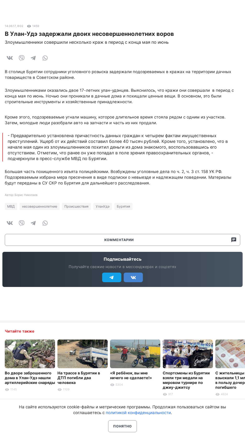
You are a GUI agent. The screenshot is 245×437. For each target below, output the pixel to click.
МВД (11, 206)
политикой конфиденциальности (138, 412)
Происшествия (76, 206)
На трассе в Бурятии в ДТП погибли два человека (78, 378)
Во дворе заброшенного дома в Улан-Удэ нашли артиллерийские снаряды (30, 378)
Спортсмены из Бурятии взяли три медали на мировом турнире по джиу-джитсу (186, 380)
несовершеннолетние (39, 206)
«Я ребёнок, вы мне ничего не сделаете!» (131, 375)
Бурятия (123, 206)
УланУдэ (103, 206)
